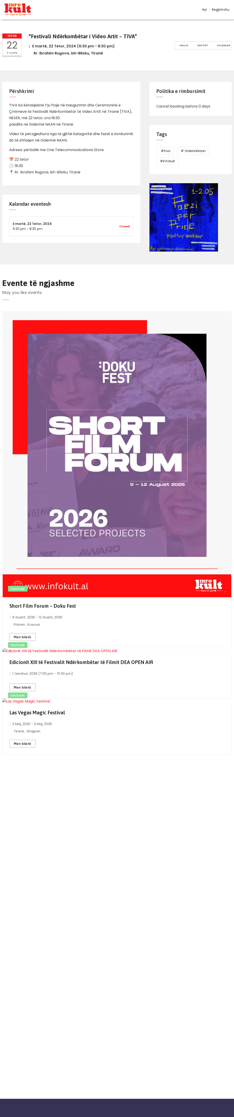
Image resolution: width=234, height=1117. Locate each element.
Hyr (204, 10)
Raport (202, 45)
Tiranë (19, 731)
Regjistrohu (220, 10)
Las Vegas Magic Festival (37, 712)
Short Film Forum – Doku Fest (42, 606)
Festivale (18, 589)
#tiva (165, 150)
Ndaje (183, 45)
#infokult (167, 161)
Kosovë (33, 624)
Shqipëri (33, 731)
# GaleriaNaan (193, 150)
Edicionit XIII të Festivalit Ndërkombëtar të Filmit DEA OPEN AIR (81, 662)
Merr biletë (22, 637)
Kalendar (223, 45)
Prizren (20, 624)
